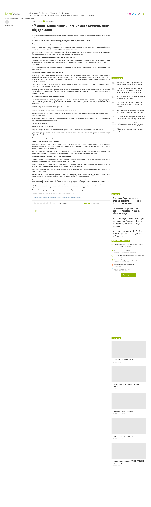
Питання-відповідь (91, 15)
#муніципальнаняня (37, 197)
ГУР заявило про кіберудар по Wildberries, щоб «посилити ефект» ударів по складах (131, 118)
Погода (57, 15)
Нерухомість (44, 15)
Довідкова (63, 15)
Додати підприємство (128, 275)
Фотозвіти (75, 15)
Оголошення (82, 15)
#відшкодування (66, 197)
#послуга (59, 197)
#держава (53, 197)
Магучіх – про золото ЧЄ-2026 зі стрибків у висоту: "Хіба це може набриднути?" (131, 124)
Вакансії (54, 13)
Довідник (65, 13)
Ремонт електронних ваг (123, 436)
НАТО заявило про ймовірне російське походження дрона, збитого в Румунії (130, 111)
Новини (44, 13)
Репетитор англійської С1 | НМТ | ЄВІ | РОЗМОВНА (128, 462)
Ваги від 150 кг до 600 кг (123, 360)
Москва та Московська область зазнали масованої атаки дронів (131, 97)
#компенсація (45, 197)
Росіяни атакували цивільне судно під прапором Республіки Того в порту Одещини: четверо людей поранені (130, 90)
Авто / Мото (51, 15)
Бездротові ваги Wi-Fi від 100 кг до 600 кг (127, 385)
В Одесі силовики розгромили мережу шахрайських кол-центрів (130, 130)
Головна (35, 13)
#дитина (73, 197)
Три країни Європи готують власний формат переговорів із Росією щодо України (129, 104)
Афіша (30, 15)
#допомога (79, 197)
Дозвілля (69, 15)
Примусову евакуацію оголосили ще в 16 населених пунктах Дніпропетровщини (131, 83)
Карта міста (36, 15)
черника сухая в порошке (123, 411)
